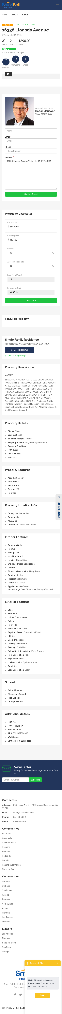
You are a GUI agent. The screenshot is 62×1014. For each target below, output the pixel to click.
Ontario (5, 860)
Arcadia (5, 895)
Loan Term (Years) (14, 275)
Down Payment (13, 236)
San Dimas (7, 890)
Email (8, 137)
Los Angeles (7, 917)
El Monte (6, 922)
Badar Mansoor (45, 110)
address (9, 157)
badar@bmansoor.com (23, 812)
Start (42, 995)
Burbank (6, 886)
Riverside (6, 851)
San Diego (6, 947)
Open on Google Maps (16, 355)
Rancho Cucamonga (11, 865)
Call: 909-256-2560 (43, 114)
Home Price (12, 223)
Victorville (6, 833)
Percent (10, 249)
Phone (8, 147)
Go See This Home (19, 350)
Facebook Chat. (37, 963)
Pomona (6, 899)
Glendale (6, 913)
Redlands (6, 856)
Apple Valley (7, 838)
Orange (5, 952)
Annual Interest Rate (15, 262)
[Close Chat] (57, 963)
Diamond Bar (8, 869)
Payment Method (14, 288)
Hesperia (6, 847)
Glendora (6, 881)
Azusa (5, 908)
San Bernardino (9, 842)
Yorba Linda (7, 904)
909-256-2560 (19, 817)
